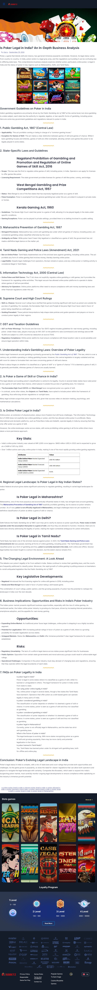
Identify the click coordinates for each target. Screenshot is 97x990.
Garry (6, 52)
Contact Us (38, 982)
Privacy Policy (25, 974)
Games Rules (38, 974)
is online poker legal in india (12, 787)
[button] (4, 4)
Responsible (24, 977)
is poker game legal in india (39, 789)
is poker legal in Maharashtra (42, 791)
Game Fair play (25, 980)
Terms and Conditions (37, 977)
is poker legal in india (22, 791)
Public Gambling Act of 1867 (66, 354)
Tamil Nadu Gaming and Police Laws (74, 541)
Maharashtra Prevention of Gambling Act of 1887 (22, 505)
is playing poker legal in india (34, 787)
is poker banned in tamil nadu (16, 789)
